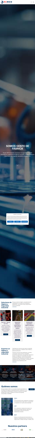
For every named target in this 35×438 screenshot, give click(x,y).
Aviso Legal (22, 223)
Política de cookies (13, 223)
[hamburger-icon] (31, 2)
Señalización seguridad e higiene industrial (29, 324)
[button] (33, 2)
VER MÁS (5, 334)
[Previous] (1, 323)
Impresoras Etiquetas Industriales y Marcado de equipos (17, 325)
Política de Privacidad (18, 223)
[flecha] (17, 165)
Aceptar (10, 221)
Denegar (17, 221)
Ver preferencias (24, 221)
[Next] (34, 323)
